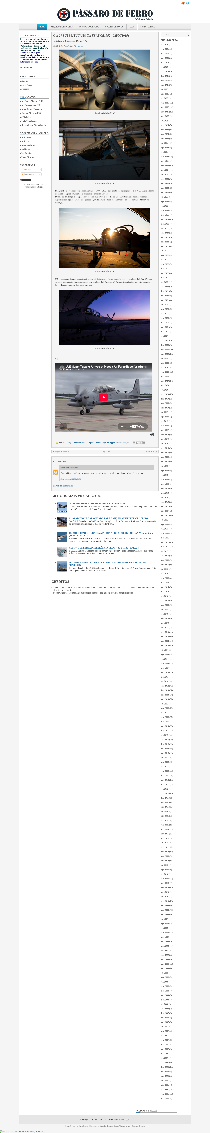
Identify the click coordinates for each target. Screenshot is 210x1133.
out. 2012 (165, 753)
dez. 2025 (165, 76)
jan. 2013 (165, 740)
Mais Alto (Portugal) (30, 121)
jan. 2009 (165, 955)
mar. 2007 (165, 1054)
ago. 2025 (165, 94)
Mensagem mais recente (61, 451)
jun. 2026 (165, 49)
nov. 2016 (165, 560)
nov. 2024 (165, 134)
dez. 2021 (165, 291)
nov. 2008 (165, 964)
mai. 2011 (165, 829)
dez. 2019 (165, 399)
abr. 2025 (165, 112)
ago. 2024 (165, 148)
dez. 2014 (165, 636)
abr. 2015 (165, 618)
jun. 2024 (165, 157)
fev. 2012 (164, 789)
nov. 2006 (165, 1071)
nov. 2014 (165, 641)
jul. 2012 (164, 767)
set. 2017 (164, 520)
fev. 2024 (164, 175)
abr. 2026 (165, 58)
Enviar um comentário (63, 485)
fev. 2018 (164, 497)
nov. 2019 (165, 403)
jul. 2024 (164, 152)
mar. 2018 (165, 493)
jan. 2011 (165, 847)
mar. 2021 (165, 331)
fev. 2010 (164, 897)
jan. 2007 (165, 1063)
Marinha (25, 89)
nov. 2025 (165, 80)
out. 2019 (165, 408)
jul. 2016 (164, 574)
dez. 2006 (165, 1067)
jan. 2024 (165, 179)
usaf (128, 442)
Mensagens (28, 170)
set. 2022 (164, 251)
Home (42, 27)
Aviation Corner (28, 145)
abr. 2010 (165, 888)
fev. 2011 (164, 843)
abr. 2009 (165, 941)
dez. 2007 (165, 1013)
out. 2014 (165, 645)
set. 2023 (164, 197)
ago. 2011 (165, 816)
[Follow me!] (188, 4)
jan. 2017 (165, 556)
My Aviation (26, 153)
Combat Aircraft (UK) (31, 113)
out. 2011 (165, 807)
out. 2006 (165, 1076)
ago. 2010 (165, 870)
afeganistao (72, 442)
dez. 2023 (165, 184)
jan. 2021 (165, 340)
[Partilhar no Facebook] (143, 442)
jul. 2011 (164, 820)
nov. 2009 (165, 910)
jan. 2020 (165, 394)
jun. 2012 (165, 771)
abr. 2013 (165, 726)
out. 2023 (165, 192)
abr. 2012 (165, 780)
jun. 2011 (165, 825)
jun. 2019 (165, 426)
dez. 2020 (165, 345)
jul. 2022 (164, 260)
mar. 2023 (165, 224)
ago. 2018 (165, 471)
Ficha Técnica (147, 27)
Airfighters (26, 137)
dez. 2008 (165, 959)
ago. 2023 (165, 201)
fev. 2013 (164, 735)
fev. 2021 (164, 336)
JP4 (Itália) (26, 117)
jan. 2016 (165, 601)
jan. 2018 (165, 502)
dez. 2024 (165, 130)
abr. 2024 (165, 166)
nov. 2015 (165, 605)
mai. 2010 (165, 883)
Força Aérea (26, 85)
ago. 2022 (165, 255)
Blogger (40, 187)
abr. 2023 (165, 219)
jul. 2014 (164, 659)
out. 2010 (165, 861)
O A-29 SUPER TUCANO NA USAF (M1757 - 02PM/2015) (91, 35)
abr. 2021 (165, 327)
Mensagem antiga (151, 451)
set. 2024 (164, 143)
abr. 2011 (165, 834)
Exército (25, 81)
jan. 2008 (165, 1009)
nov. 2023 (165, 188)
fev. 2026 (164, 67)
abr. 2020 (165, 381)
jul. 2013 (164, 713)
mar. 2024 (165, 170)
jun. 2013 (165, 717)
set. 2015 (164, 609)
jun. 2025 (165, 103)
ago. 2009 (165, 923)
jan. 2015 (165, 632)
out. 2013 (165, 699)
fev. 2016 (164, 596)
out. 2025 (165, 85)
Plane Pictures (27, 157)
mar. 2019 (165, 439)
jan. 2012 (165, 793)
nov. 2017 (165, 511)
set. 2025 (164, 89)
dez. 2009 (165, 905)
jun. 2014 (165, 663)
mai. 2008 (165, 991)
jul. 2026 (164, 44)
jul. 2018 (164, 475)
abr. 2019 (165, 435)
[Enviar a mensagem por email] (134, 442)
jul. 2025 (164, 98)
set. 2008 (164, 973)
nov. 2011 (165, 802)
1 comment (79, 46)
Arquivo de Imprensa (62, 27)
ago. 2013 (165, 708)
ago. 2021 (165, 309)
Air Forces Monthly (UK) (32, 101)
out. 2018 (165, 462)
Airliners (25, 141)
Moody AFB (121, 442)
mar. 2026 (165, 62)
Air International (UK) (31, 105)
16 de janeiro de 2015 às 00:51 (70, 479)
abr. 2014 (165, 672)
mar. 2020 (165, 385)
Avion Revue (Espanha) (31, 109)
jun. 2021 (165, 318)
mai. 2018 (165, 484)
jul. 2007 (164, 1036)
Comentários (28, 174)
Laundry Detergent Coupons (135, 1126)
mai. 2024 (165, 161)
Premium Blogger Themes (116, 1126)
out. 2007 (165, 1022)
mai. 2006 (165, 1098)
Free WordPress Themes (80, 1126)
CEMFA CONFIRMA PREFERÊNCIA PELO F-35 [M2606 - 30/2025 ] (104, 548)
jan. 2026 (165, 71)
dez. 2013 (165, 690)
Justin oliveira (66, 468)
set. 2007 (164, 1027)
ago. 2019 (165, 417)
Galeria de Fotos (114, 27)
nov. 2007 (165, 1018)
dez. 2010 (165, 852)
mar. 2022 (165, 278)
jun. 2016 (165, 578)
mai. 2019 (165, 430)
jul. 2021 (164, 314)
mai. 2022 (165, 269)
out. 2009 (165, 914)
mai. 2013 (165, 722)
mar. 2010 (165, 892)
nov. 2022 (165, 242)
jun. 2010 (165, 879)
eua (100, 442)
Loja (132, 27)
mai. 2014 (165, 668)
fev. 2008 (164, 1004)
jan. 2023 (165, 233)
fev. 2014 (164, 681)
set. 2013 (164, 704)
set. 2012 (164, 758)
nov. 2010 (165, 856)
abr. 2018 (165, 488)
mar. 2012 (165, 784)
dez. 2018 (165, 453)
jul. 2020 (164, 367)
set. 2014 (164, 650)
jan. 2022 (165, 287)
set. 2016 (164, 569)
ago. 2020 (165, 363)
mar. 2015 (165, 623)
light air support (109, 442)
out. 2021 (165, 300)
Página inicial (107, 451)
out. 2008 (165, 968)
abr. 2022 (165, 273)
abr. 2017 (165, 542)
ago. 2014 (165, 654)
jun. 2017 (165, 533)
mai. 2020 (165, 376)
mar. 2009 (165, 946)
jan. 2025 (165, 125)
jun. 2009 (165, 932)
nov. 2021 (165, 296)
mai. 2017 (165, 538)
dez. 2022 (165, 237)
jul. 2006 (164, 1089)
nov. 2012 (165, 749)
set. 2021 (164, 305)
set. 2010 (164, 865)
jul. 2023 (164, 206)
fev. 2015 (164, 627)
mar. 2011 (165, 838)
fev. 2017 (164, 551)
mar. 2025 (165, 116)
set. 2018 (164, 466)
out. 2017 (165, 515)
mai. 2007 (165, 1045)
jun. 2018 (165, 480)
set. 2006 (164, 1080)
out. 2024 (165, 139)
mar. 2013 (165, 731)
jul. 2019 (164, 421)
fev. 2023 (164, 228)
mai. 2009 (165, 937)
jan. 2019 (165, 448)
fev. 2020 (164, 390)
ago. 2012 (165, 762)
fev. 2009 (164, 950)
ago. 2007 (165, 1031)
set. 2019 (164, 412)
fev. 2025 (164, 121)
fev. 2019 (164, 444)
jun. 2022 (165, 264)
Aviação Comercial (89, 27)
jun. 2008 (165, 986)
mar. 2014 (165, 677)
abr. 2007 (165, 1049)
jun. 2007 (165, 1040)
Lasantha (103, 1126)
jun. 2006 (165, 1094)
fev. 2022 (164, 282)
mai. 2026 (165, 53)
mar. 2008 (165, 1000)
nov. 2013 (165, 695)
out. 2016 (165, 565)
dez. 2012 (165, 744)
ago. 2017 (165, 524)
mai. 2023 (165, 215)
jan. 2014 (165, 686)
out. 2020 (165, 354)
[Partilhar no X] (140, 442)
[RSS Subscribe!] (183, 4)
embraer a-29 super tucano (88, 442)
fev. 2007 (164, 1058)
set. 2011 (164, 811)
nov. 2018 (165, 457)
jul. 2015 (164, 614)
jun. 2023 (165, 210)
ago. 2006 (165, 1085)
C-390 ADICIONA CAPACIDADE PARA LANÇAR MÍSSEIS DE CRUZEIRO (108, 518)
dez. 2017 (165, 506)
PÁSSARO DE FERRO (104, 1119)
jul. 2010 (164, 874)
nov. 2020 (165, 349)
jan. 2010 (165, 901)
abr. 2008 (165, 995)
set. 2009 (164, 919)
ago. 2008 (165, 977)
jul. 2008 (164, 982)
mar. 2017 (165, 547)
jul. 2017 (164, 529)
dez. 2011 (165, 798)
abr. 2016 (165, 587)
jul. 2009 (164, 928)
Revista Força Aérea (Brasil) (33, 125)
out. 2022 (165, 246)
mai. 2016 (165, 583)
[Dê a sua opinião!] (137, 442)
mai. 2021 (165, 322)
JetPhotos (25, 149)
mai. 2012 (165, 776)
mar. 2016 (165, 592)
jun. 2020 (165, 372)
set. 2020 (164, 358)
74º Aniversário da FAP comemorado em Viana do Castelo (97, 503)
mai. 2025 (165, 107)
